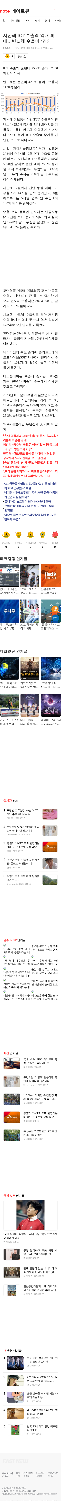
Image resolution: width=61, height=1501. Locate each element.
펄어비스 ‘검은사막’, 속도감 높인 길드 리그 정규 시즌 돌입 (51, 722)
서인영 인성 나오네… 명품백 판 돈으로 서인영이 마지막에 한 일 (23, 863)
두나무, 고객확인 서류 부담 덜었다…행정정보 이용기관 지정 (9, 626)
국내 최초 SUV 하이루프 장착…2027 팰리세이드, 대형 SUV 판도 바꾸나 (40, 1049)
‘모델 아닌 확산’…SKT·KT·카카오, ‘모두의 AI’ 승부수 (50, 685)
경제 (47, 20)
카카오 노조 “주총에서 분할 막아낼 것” (9, 722)
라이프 (10, 818)
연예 (37, 20)
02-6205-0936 (11, 1480)
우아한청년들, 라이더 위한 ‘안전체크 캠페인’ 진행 (29, 508)
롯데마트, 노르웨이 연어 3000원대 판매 (27, 501)
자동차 (26, 1053)
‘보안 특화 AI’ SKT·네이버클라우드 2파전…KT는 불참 (9, 685)
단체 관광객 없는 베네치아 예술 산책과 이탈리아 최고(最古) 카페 (40, 1258)
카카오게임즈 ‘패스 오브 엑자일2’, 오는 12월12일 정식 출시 (29, 685)
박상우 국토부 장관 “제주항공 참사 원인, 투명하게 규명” (30, 517)
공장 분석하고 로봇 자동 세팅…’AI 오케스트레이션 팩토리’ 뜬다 (40, 1240)
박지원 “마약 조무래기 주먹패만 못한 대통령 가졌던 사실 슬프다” (31, 495)
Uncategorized (13, 834)
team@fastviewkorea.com (48, 1480)
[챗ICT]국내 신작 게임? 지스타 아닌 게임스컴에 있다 (9, 591)
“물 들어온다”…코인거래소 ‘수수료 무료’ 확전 (51, 626)
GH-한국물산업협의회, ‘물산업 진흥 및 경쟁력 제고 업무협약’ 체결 (30, 486)
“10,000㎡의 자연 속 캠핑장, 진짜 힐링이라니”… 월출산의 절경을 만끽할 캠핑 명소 (40, 1085)
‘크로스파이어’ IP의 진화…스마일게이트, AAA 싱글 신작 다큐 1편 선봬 (29, 591)
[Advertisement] (31, 259)
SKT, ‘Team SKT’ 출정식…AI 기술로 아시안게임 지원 (29, 722)
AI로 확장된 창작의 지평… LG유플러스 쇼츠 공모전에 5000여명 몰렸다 (29, 626)
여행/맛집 (15, 20)
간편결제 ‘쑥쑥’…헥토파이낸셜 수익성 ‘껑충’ (50, 591)
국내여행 (27, 1089)
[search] (55, 10)
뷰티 (27, 20)
